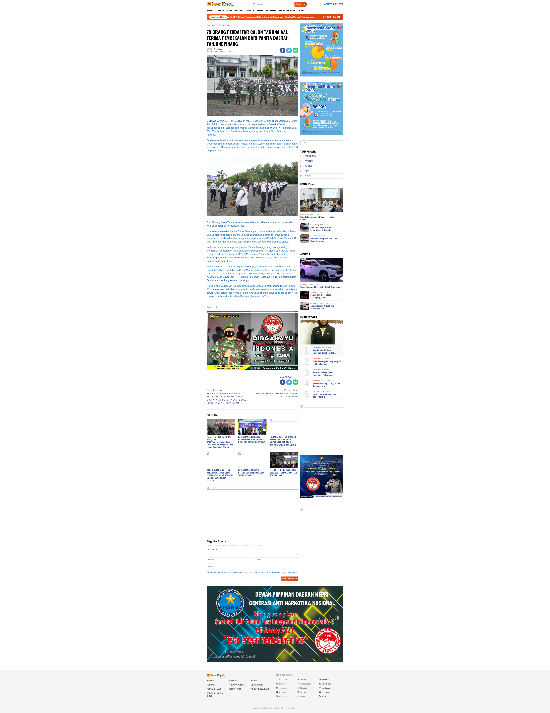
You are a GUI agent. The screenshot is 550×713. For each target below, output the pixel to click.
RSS (324, 696)
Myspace (282, 692)
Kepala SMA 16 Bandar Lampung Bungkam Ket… (324, 351)
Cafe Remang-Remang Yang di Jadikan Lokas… (327, 362)
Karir (254, 680)
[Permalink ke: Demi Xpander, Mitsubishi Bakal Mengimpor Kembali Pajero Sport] (321, 270)
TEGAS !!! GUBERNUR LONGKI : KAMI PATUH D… (326, 395)
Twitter (303, 679)
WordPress (326, 684)
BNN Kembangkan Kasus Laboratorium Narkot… (321, 228)
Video (308, 176)
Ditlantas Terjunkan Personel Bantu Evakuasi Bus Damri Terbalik (277, 394)
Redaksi (211, 685)
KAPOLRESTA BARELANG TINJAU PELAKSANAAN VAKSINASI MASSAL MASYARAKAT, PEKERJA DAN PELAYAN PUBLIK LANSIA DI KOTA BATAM (227, 397)
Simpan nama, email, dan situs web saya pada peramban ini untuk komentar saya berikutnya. (253, 572)
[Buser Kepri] (220, 5)
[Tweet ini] (289, 50)
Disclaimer (257, 685)
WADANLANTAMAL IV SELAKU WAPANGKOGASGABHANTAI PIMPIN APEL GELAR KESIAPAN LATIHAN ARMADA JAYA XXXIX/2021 (220, 475)
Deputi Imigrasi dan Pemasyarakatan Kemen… (317, 218)
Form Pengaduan (260, 689)
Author (308, 166)
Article (309, 161)
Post (307, 171)
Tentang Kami (214, 689)
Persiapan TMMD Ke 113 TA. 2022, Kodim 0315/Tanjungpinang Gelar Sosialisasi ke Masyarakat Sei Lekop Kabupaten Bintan (220, 442)
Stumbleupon (305, 684)
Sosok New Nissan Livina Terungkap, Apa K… (321, 296)
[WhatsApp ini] (295, 50)
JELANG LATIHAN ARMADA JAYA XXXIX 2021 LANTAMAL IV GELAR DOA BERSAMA (283, 473)
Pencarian (300, 4)
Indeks (210, 680)
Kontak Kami (235, 689)
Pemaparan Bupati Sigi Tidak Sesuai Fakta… (326, 384)
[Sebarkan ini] (282, 50)
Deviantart (326, 688)
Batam (303, 214)
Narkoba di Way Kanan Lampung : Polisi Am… (323, 373)
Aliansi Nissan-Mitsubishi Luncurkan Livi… (322, 307)
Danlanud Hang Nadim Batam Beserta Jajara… (323, 239)
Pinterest (325, 679)
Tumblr (281, 684)
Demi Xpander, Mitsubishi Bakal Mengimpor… (321, 287)
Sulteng (316, 391)
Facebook (283, 679)
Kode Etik (234, 680)
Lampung (317, 347)
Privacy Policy (236, 685)
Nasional (317, 380)
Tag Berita (310, 156)
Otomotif (304, 284)
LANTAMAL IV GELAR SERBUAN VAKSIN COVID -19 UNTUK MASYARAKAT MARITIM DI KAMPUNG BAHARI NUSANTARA (283, 440)
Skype (303, 692)
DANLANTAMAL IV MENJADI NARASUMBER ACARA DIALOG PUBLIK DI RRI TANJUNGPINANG (251, 439)
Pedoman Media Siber (215, 695)
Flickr (302, 696)
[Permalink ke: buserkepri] (209, 51)
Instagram (283, 688)
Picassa (282, 696)
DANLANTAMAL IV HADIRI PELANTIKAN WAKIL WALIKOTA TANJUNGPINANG (251, 473)
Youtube (325, 692)
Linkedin (303, 688)
